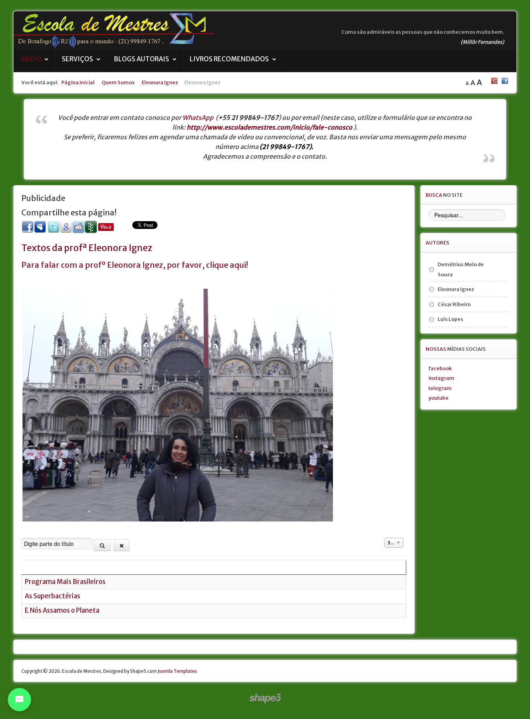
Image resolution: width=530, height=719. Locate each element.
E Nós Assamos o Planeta (62, 610)
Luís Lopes (450, 319)
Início (30, 59)
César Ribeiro (454, 304)
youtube (438, 398)
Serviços (77, 59)
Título (33, 567)
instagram (441, 378)
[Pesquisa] (102, 545)
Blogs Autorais (141, 59)
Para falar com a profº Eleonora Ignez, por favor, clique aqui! (134, 265)
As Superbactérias (52, 596)
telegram (440, 388)
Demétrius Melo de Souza (461, 269)
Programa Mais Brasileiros (65, 582)
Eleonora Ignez (456, 289)
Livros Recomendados (229, 59)
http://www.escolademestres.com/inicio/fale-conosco (269, 127)
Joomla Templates (177, 671)
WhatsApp (197, 117)
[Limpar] (122, 545)
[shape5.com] (265, 698)
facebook (440, 368)
